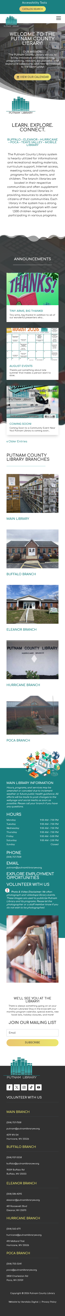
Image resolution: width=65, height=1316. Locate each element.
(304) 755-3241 (14, 1264)
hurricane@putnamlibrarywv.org (24, 1235)
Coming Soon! (20, 423)
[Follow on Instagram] (24, 1087)
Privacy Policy (49, 1302)
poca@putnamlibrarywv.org (21, 1270)
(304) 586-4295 (14, 1194)
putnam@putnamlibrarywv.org (24, 867)
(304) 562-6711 (13, 1229)
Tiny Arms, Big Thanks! (26, 311)
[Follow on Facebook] (9, 1087)
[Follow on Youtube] (39, 1087)
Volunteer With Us (27, 885)
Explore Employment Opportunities (30, 876)
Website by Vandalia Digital (23, 1302)
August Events (21, 366)
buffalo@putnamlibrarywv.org (22, 1164)
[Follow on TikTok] (31, 1087)
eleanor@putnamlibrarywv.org (23, 1200)
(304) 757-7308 (13, 857)
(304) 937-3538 (14, 1157)
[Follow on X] (17, 1087)
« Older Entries (16, 441)
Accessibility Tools (34, 2)
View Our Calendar (34, 77)
